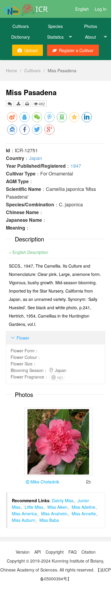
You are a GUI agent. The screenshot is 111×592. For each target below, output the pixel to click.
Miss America (24, 513)
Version (23, 552)
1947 (75, 165)
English (82, 9)
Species (55, 26)
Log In (101, 9)
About (90, 37)
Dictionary (20, 37)
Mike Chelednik (44, 482)
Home (11, 70)
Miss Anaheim (54, 513)
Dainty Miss (62, 500)
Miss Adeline (83, 507)
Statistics (55, 37)
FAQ (72, 552)
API (37, 552)
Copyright (55, 552)
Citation (88, 552)
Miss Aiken (57, 507)
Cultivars (20, 26)
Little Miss (34, 507)
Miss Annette (84, 513)
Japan (35, 158)
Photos (90, 26)
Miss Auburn (23, 520)
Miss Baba (49, 520)
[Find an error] (10, 103)
